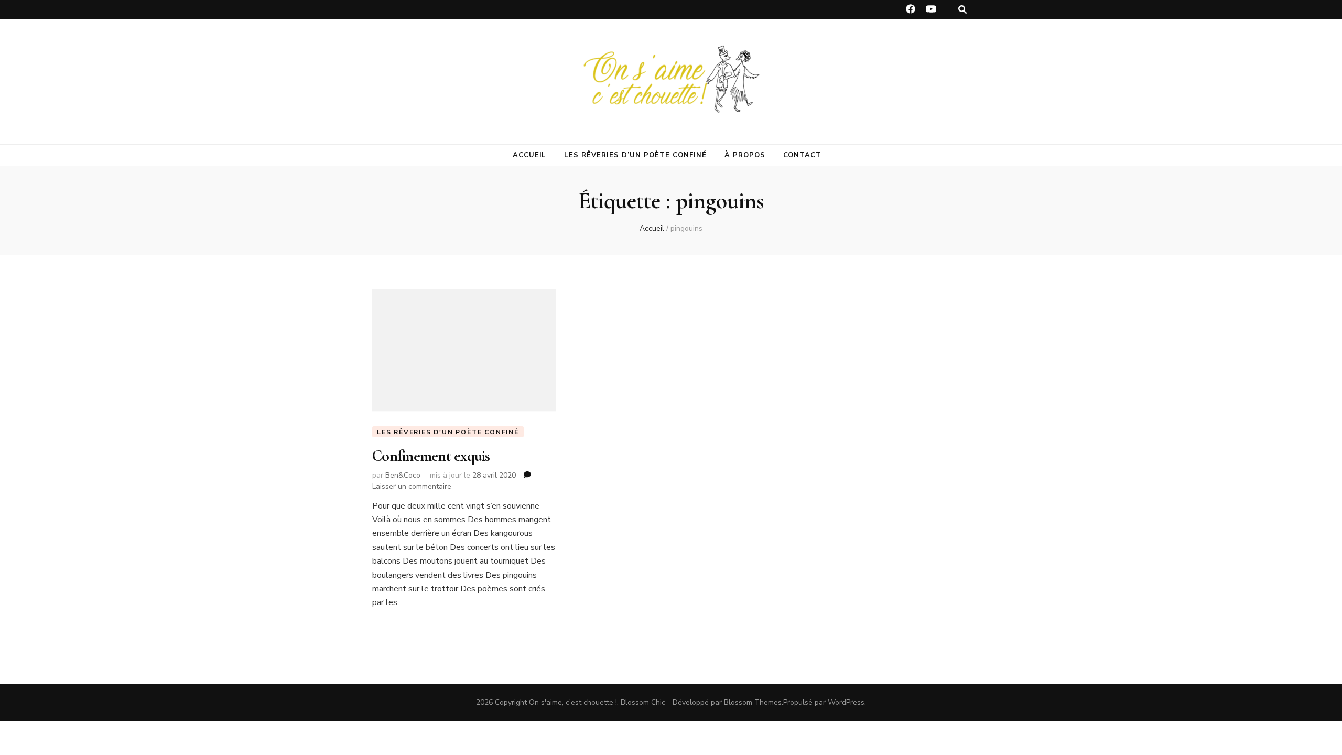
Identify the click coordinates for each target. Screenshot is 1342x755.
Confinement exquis (431, 456)
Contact (802, 155)
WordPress (846, 702)
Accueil (530, 155)
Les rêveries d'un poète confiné (448, 432)
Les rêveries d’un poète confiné (635, 155)
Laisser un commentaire (411, 486)
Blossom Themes (753, 702)
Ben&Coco (402, 475)
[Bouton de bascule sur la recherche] (962, 9)
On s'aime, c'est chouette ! (573, 702)
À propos (744, 155)
